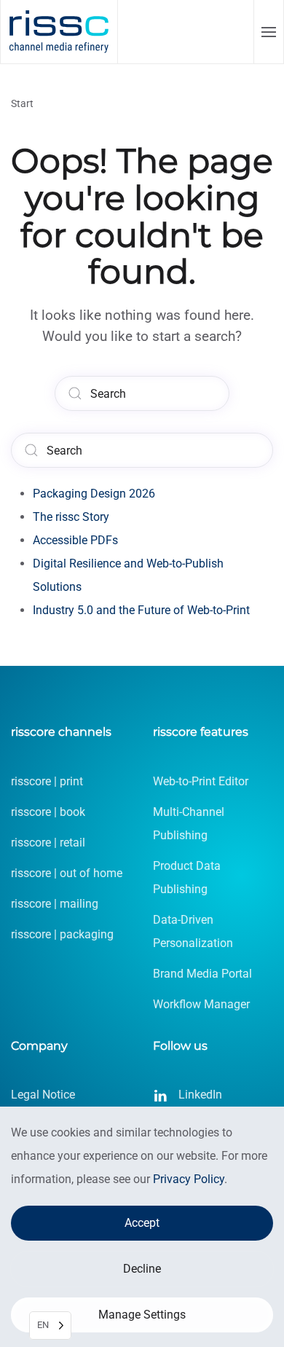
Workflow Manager (201, 1004)
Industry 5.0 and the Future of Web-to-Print (141, 610)
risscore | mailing (54, 904)
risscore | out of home (66, 873)
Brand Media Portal (202, 974)
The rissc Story (71, 517)
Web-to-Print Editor (200, 781)
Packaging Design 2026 (94, 493)
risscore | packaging (62, 934)
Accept (142, 1223)
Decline (142, 1269)
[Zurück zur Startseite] (59, 31)
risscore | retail (48, 842)
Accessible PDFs (75, 540)
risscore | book (48, 812)
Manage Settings (142, 1315)
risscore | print (47, 781)
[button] (269, 31)
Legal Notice (43, 1094)
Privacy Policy (188, 1179)
